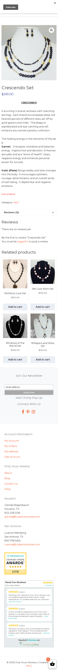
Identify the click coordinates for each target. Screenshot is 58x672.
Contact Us (11, 483)
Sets (16, 202)
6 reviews (49, 585)
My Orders (10, 446)
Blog (7, 478)
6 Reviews (32, 640)
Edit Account (12, 456)
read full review (14, 602)
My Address (11, 451)
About (8, 473)
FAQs (7, 489)
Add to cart (15, 306)
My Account (11, 440)
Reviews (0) (11, 212)
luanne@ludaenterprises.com (22, 544)
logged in (23, 241)
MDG (29, 665)
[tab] (29, 212)
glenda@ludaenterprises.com (22, 516)
